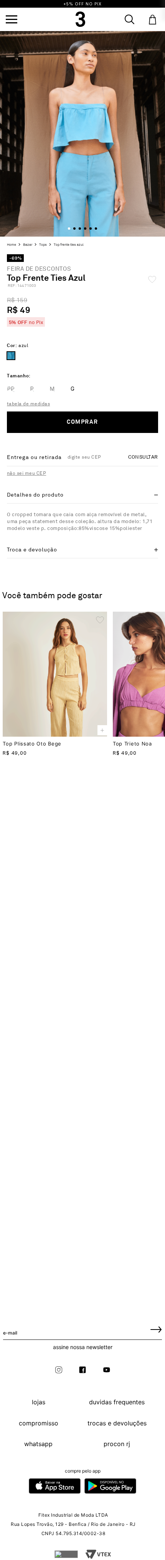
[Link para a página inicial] (12, 245)
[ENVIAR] (156, 1329)
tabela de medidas (28, 404)
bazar (27, 245)
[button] (11, 19)
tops (43, 245)
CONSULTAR (143, 457)
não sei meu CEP (26, 473)
